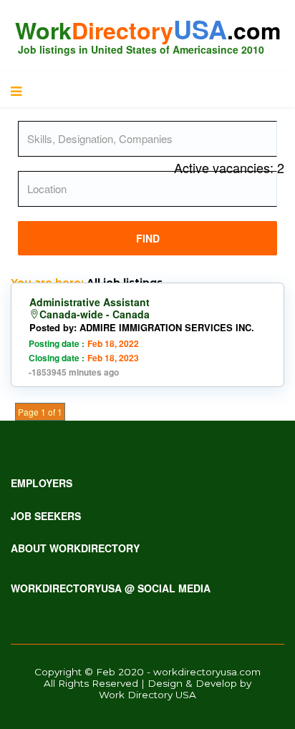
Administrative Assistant (89, 302)
